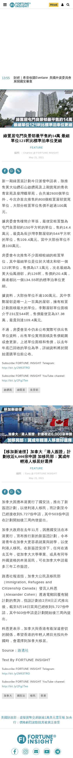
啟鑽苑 (8, 390)
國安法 (21, 695)
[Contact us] (36, 751)
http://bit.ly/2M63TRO (16, 367)
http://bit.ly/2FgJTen (15, 380)
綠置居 (21, 390)
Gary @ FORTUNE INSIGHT (41, 473)
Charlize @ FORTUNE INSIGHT (41, 153)
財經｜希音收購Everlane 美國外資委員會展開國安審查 (42, 77)
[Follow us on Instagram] (26, 751)
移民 (33, 695)
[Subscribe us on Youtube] (47, 751)
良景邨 (34, 390)
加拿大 (8, 695)
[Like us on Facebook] (15, 751)
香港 (43, 695)
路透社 (23, 650)
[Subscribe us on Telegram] (58, 751)
